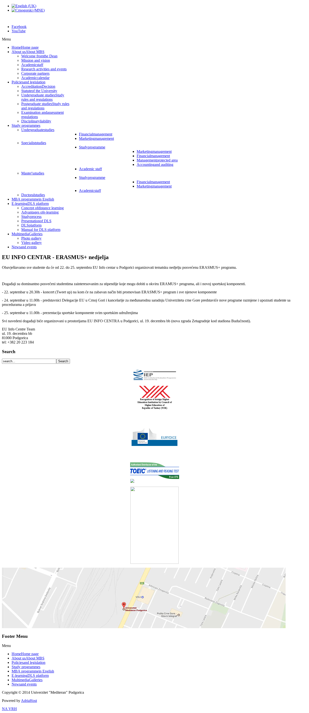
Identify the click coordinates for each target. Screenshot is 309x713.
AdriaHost (29, 701)
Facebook (19, 27)
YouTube (19, 31)
